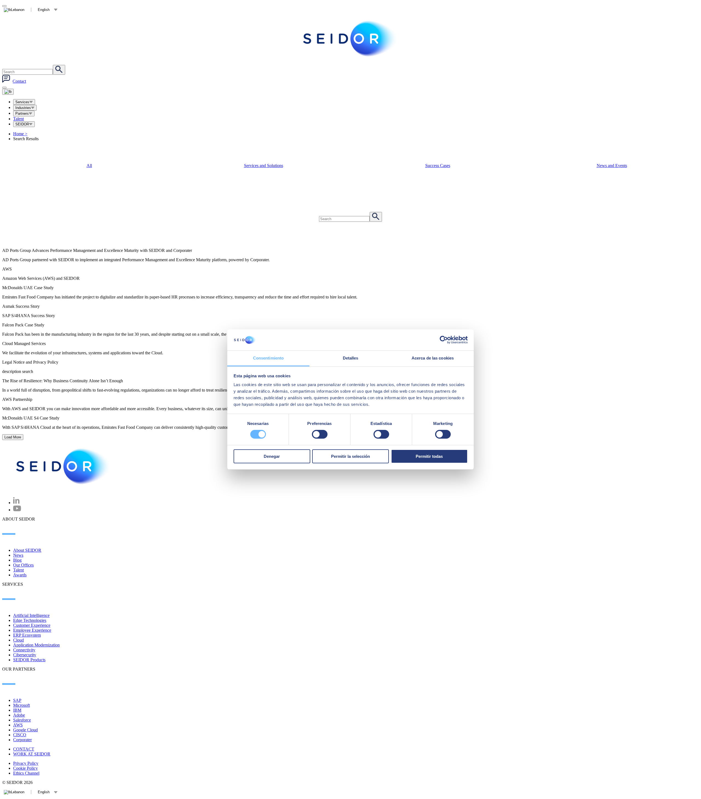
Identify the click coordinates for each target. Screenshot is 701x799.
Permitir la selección (350, 456)
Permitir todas (429, 456)
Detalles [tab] (350, 358)
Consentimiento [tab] (268, 358)
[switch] (319, 434)
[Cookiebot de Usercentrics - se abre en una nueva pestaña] (444, 340)
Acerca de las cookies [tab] (433, 358)
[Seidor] (63, 466)
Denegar (272, 456)
